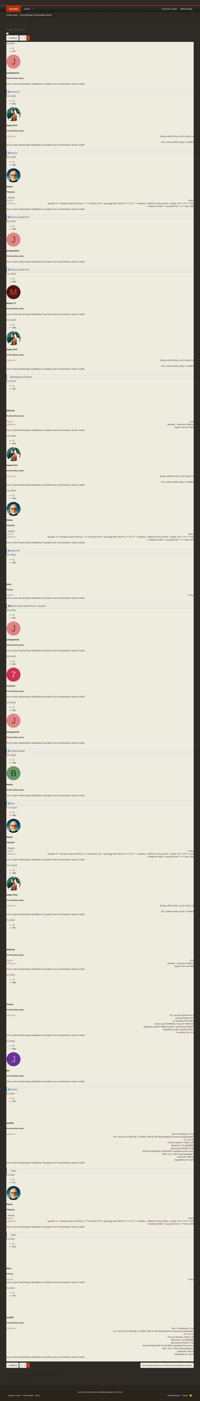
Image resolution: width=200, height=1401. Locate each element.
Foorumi (13, 8)
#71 (14, 1182)
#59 (14, 498)
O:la (192, 421)
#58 (14, 443)
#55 (14, 281)
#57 (14, 388)
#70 (14, 1101)
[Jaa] (13, 48)
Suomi (37, 1395)
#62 (14, 664)
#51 (14, 51)
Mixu (10, 29)
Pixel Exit (118, 1392)
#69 (14, 1048)
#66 (14, 873)
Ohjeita (185, 1395)
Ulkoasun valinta (14, 1395)
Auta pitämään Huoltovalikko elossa (35, 15)
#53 (14, 164)
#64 (14, 762)
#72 (14, 1246)
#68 (14, 982)
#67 (14, 927)
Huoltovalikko (12, 2)
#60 (14, 562)
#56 (14, 327)
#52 (14, 103)
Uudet (27, 8)
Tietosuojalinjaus (173, 1395)
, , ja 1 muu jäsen (29, 606)
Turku (191, 200)
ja (20, 217)
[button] (32, 9)
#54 (14, 229)
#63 (14, 710)
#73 (14, 1295)
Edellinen (13, 38)
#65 (14, 815)
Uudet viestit (12, 15)
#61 (14, 617)
